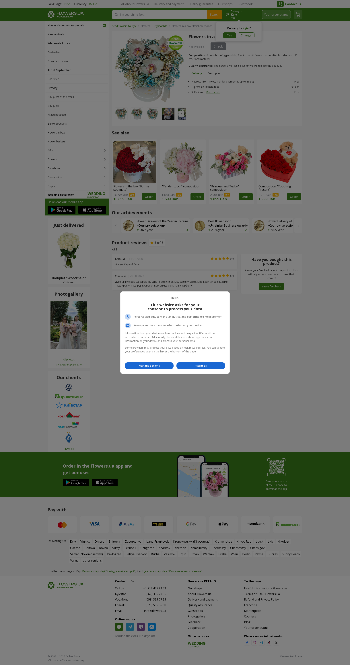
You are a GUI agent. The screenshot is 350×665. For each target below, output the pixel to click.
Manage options (149, 365)
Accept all (201, 365)
